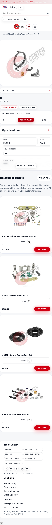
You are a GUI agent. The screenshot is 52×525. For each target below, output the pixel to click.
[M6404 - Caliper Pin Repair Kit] (26, 394)
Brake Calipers (12, 459)
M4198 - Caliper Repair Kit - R (15, 296)
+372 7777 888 (11, 507)
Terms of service (11, 491)
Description (8, 90)
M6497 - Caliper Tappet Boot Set (17, 355)
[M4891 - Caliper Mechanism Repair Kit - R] (26, 216)
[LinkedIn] (22, 469)
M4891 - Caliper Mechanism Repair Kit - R (20, 236)
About (8, 449)
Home (4, 34)
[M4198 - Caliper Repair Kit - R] (26, 275)
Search (8, 454)
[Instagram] (11, 469)
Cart (45, 120)
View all (44, 178)
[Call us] (21, 7)
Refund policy (10, 483)
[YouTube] (6, 469)
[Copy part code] (29, 242)
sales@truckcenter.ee (13, 503)
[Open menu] (35, 27)
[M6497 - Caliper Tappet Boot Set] (26, 335)
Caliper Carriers (13, 463)
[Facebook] (16, 469)
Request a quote (9, 107)
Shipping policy (11, 495)
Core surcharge (32, 454)
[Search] (48, 13)
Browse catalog (28, 107)
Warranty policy (33, 449)
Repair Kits (30, 459)
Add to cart (26, 120)
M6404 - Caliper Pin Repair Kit (15, 414)
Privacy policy (10, 487)
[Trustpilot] (27, 469)
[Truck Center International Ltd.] (19, 26)
